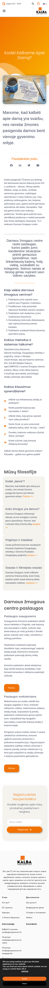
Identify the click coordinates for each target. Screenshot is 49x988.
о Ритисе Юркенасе (11, 917)
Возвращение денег (35, 907)
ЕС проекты (7, 907)
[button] (11, 165)
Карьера (6, 912)
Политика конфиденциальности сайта (11, 940)
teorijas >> (32, 555)
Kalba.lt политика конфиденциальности (11, 930)
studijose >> (32, 583)
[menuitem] (45, 3)
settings (24, 971)
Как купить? (31, 902)
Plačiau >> (28, 496)
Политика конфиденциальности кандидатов (11, 950)
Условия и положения (36, 912)
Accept (24, 979)
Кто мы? (5, 902)
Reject (24, 983)
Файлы (29, 917)
